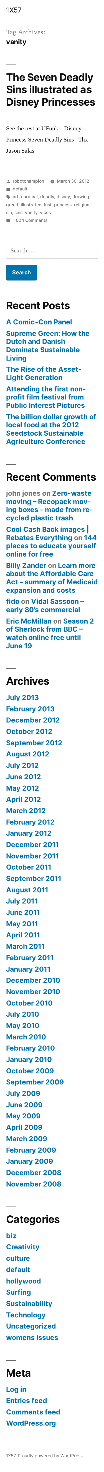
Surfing (18, 1292)
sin (9, 212)
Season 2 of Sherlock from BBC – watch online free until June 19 (50, 633)
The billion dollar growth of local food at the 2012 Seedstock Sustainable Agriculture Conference (51, 429)
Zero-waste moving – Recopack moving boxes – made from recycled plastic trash (49, 505)
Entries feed (26, 1400)
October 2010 (29, 1003)
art (16, 196)
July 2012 (22, 765)
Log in (16, 1389)
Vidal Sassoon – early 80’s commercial (45, 605)
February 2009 (31, 1150)
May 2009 (23, 1116)
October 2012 (29, 731)
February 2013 (30, 709)
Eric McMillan (29, 621)
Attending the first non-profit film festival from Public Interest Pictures (46, 397)
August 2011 (27, 890)
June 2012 (23, 777)
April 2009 (24, 1127)
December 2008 (33, 1172)
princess (63, 204)
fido (12, 601)
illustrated (31, 204)
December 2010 (33, 980)
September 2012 (34, 743)
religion (81, 204)
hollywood (23, 1281)
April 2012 (23, 799)
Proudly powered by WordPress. (51, 1455)
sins (18, 212)
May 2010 (22, 1025)
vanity (31, 212)
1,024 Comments (30, 220)
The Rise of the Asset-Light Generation (44, 373)
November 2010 (33, 991)
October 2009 (30, 1071)
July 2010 (22, 1014)
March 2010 (26, 1037)
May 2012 (22, 788)
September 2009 (35, 1082)
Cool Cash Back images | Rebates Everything (47, 533)
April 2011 (23, 935)
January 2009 (29, 1161)
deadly (47, 196)
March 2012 (26, 810)
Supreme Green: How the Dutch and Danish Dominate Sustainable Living (48, 345)
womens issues (32, 1337)
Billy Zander (26, 565)
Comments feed (33, 1412)
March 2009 (26, 1139)
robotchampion (28, 181)
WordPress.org (31, 1423)
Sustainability (29, 1303)
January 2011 (28, 969)
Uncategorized (31, 1326)
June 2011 (23, 912)
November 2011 (32, 856)
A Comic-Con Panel (39, 322)
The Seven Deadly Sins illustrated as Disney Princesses (50, 89)
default (20, 189)
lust (48, 204)
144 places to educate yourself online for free (51, 545)
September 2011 (33, 878)
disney (63, 196)
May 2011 (22, 924)
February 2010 (30, 1048)
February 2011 (30, 958)
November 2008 (33, 1184)
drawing (80, 196)
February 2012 (30, 822)
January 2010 (29, 1059)
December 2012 (33, 720)
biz (11, 1236)
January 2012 (29, 833)
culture (18, 1258)
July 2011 (22, 901)
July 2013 (22, 697)
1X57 (13, 10)
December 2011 (32, 844)
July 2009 (23, 1093)
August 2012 (27, 754)
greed (12, 204)
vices (45, 212)
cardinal (29, 196)
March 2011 (25, 946)
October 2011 (28, 867)
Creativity (23, 1247)
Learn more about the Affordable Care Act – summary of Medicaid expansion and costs (52, 577)
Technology (26, 1315)
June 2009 (24, 1105)
